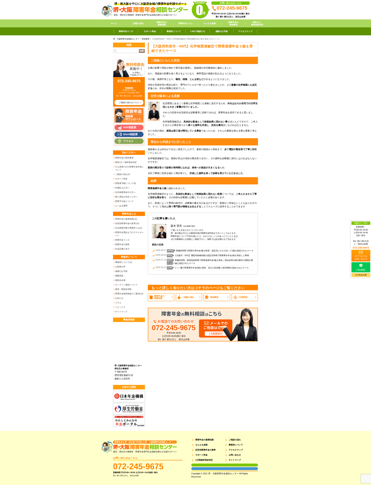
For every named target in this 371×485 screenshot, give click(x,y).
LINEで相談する (197, 31)
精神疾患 (170, 250)
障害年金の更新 (122, 244)
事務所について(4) (123, 262)
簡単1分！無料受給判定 (257, 23)
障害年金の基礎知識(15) (126, 219)
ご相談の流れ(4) (122, 174)
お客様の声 (120, 267)
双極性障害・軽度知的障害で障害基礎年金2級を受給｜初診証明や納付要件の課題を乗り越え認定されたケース (213, 261)
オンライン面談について (126, 284)
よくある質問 (121, 206)
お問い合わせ (235, 455)
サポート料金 (150, 31)
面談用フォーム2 (197, 468)
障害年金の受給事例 (233, 23)
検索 (142, 51)
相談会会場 (120, 280)
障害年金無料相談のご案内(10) (129, 293)
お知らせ (119, 298)
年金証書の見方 (122, 249)
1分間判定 (243, 297)
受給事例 (214, 297)
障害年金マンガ (126, 31)
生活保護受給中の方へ (125, 192)
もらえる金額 (209, 23)
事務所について (174, 31)
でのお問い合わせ (360, 257)
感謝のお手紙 (221, 31)
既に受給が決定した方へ (126, 197)
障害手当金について (124, 201)
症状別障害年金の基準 (205, 450)
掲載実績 (119, 276)
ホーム (114, 23)
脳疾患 (170, 255)
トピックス (120, 307)
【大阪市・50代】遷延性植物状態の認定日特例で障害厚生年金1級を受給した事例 (211, 255)
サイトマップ (121, 311)
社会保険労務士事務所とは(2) (128, 228)
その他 (170, 267)
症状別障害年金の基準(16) (127, 223)
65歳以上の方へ (122, 188)
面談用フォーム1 (197, 465)
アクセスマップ (245, 31)
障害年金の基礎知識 (162, 23)
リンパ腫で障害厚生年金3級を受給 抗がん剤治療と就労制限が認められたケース (211, 268)
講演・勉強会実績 (123, 289)
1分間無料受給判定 (204, 460)
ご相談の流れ (138, 23)
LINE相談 (360, 270)
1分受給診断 (361, 275)
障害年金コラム (186, 23)
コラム (118, 302)
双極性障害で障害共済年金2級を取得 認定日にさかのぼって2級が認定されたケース (214, 250)
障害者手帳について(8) (125, 183)
